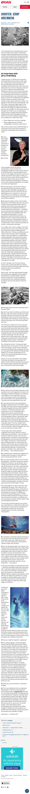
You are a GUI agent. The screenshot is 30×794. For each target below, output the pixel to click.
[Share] (28, 22)
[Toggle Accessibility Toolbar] (27, 791)
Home (2, 775)
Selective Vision (6, 725)
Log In (15, 7)
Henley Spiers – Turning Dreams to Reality (12, 727)
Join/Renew (25, 7)
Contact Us (3, 776)
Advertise (25, 775)
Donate (5, 7)
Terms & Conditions (17, 775)
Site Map (6, 775)
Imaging (10, 720)
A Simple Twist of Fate (8, 732)
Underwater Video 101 (8, 730)
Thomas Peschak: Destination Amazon (12, 723)
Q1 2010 (5, 742)
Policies (11, 775)
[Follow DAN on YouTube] (8, 787)
